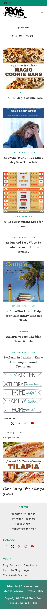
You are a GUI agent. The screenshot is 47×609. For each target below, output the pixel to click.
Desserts (24, 92)
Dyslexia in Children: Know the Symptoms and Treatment (23, 362)
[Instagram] (17, 3)
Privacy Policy (34, 590)
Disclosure (27, 586)
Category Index (13, 432)
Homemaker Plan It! (23, 513)
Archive (19, 590)
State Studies (23, 523)
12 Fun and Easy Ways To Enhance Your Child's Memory (23, 247)
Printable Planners (23, 518)
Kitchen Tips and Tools (23, 216)
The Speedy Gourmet (15, 575)
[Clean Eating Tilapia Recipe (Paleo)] (23, 462)
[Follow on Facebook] (6, 423)
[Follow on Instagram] (26, 423)
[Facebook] (5, 3)
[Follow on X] (12, 423)
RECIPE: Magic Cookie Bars (23, 98)
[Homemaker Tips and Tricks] (23, 392)
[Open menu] (41, 12)
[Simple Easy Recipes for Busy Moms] (23, 375)
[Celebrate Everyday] (23, 384)
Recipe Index (11, 437)
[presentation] (23, 68)
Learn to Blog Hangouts (17, 570)
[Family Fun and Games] (23, 401)
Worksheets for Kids (23, 528)
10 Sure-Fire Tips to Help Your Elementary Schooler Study (23, 315)
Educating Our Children (23, 152)
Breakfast (23, 331)
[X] (11, 3)
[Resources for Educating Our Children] (23, 410)
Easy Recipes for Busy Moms (20, 565)
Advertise (12, 586)
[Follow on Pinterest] (19, 423)
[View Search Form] (41, 3)
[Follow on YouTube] (32, 423)
